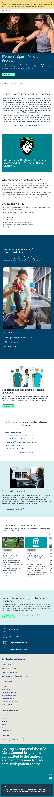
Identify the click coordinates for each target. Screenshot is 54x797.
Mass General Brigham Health (15, 676)
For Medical (10, 702)
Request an (9, 692)
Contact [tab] (21, 83)
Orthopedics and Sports (15, 448)
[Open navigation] (51, 11)
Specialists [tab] (14, 83)
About (4, 715)
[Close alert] (51, 3)
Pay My (5, 686)
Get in (6, 689)
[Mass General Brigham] (8, 11)
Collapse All (14, 332)
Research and (11, 669)
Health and (8, 705)
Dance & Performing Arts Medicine (18, 439)
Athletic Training (12, 433)
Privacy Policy (22, 793)
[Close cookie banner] (47, 787)
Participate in (9, 695)
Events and (8, 698)
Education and (10, 672)
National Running (12, 445)
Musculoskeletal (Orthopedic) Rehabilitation (21, 442)
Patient (6, 665)
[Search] (47, 11)
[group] (13, 559)
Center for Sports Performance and (19, 436)
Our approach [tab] (5, 83)
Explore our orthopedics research (13, 509)
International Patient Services (26, 616)
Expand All (7, 332)
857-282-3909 (10, 74)
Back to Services (8, 15)
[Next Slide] (50, 534)
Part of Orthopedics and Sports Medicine (26, 125)
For (6, 730)
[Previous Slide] (47, 534)
